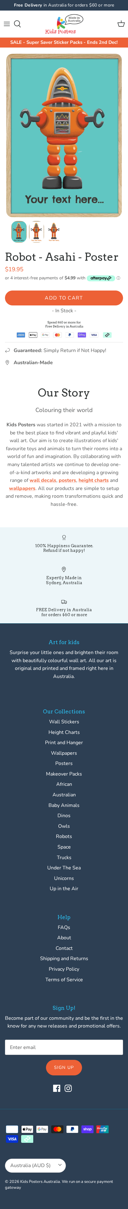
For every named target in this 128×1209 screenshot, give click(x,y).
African (64, 784)
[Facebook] (56, 1088)
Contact (64, 948)
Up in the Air (64, 888)
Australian (64, 794)
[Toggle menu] (7, 24)
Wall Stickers (64, 721)
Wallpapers (64, 753)
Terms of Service (64, 979)
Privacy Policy (64, 969)
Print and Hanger (64, 742)
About (64, 937)
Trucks (64, 857)
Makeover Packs (64, 774)
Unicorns (64, 878)
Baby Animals (64, 805)
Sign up (64, 1067)
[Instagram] (68, 1088)
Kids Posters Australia (40, 1181)
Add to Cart (64, 298)
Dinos (64, 815)
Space (64, 847)
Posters (64, 763)
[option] (64, 135)
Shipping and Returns (64, 958)
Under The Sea (64, 867)
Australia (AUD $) (30, 1165)
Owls (64, 826)
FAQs (64, 927)
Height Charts (64, 732)
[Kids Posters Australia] (64, 24)
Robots (64, 836)
